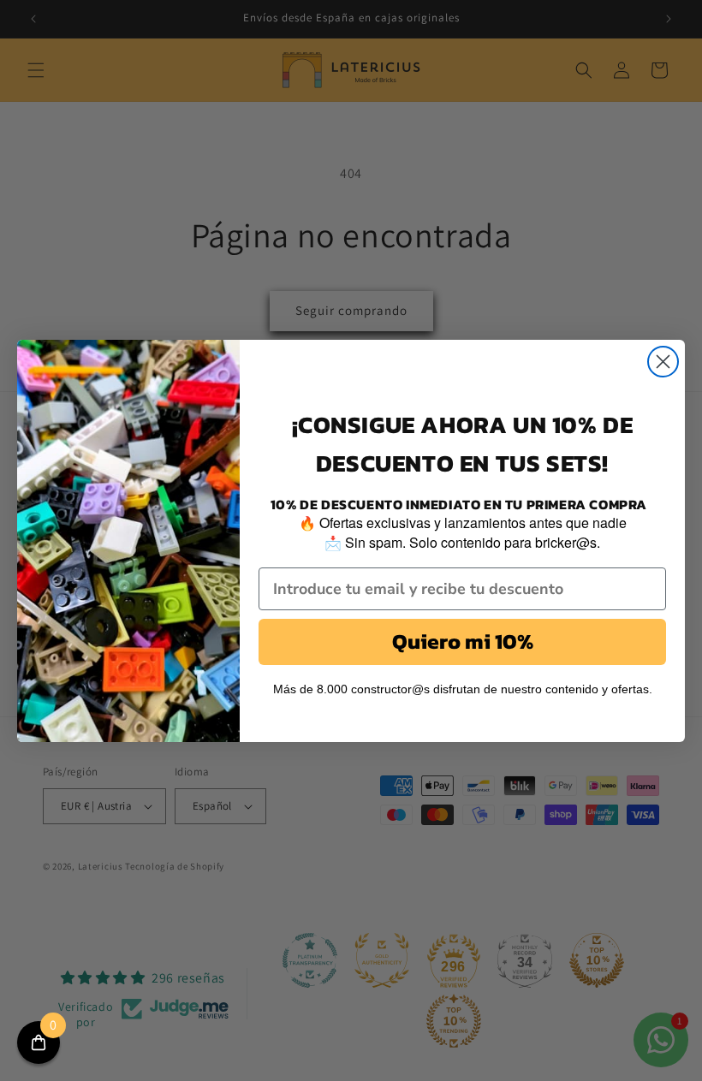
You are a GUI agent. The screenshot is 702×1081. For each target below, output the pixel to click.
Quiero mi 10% (462, 641)
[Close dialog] (663, 362)
